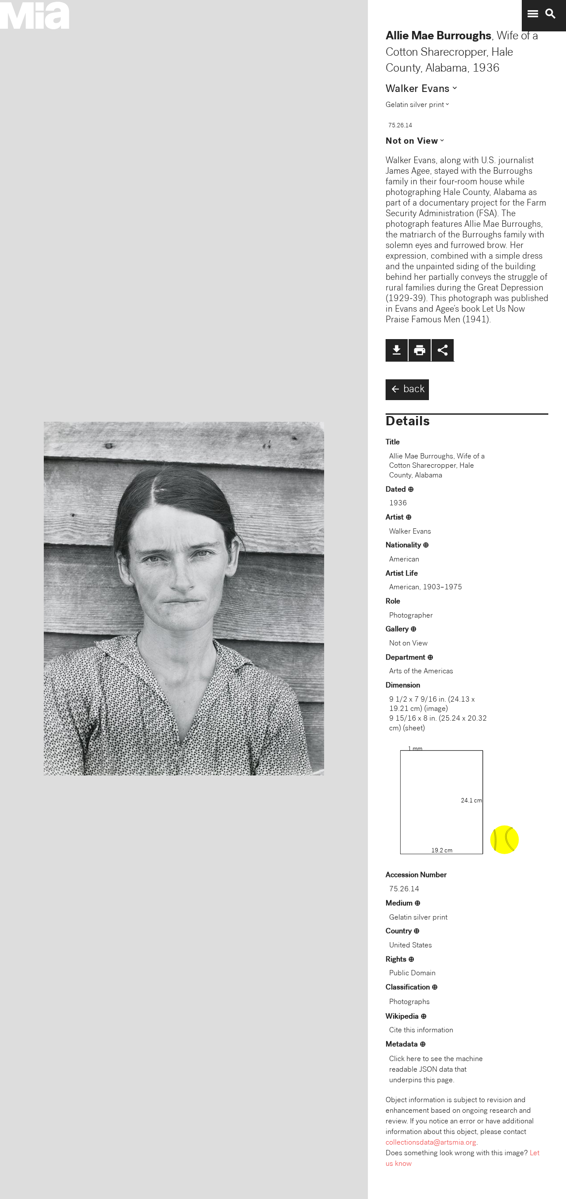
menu (532, 13)
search (550, 13)
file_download (396, 350)
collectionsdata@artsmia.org (431, 1143)
